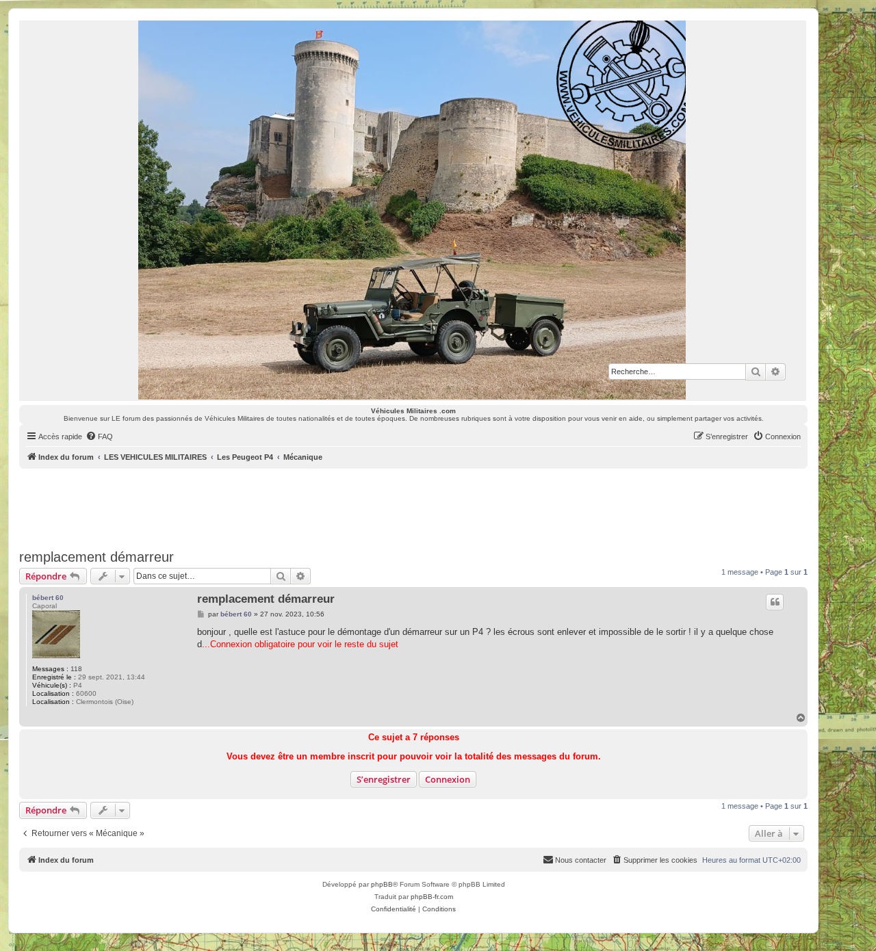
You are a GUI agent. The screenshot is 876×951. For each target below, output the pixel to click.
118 (76, 669)
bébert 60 (48, 597)
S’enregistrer (384, 779)
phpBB (382, 884)
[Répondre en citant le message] (775, 602)
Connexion (447, 779)
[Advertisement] (413, 506)
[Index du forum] (413, 210)
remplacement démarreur (96, 556)
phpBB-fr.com (432, 896)
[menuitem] (99, 436)
